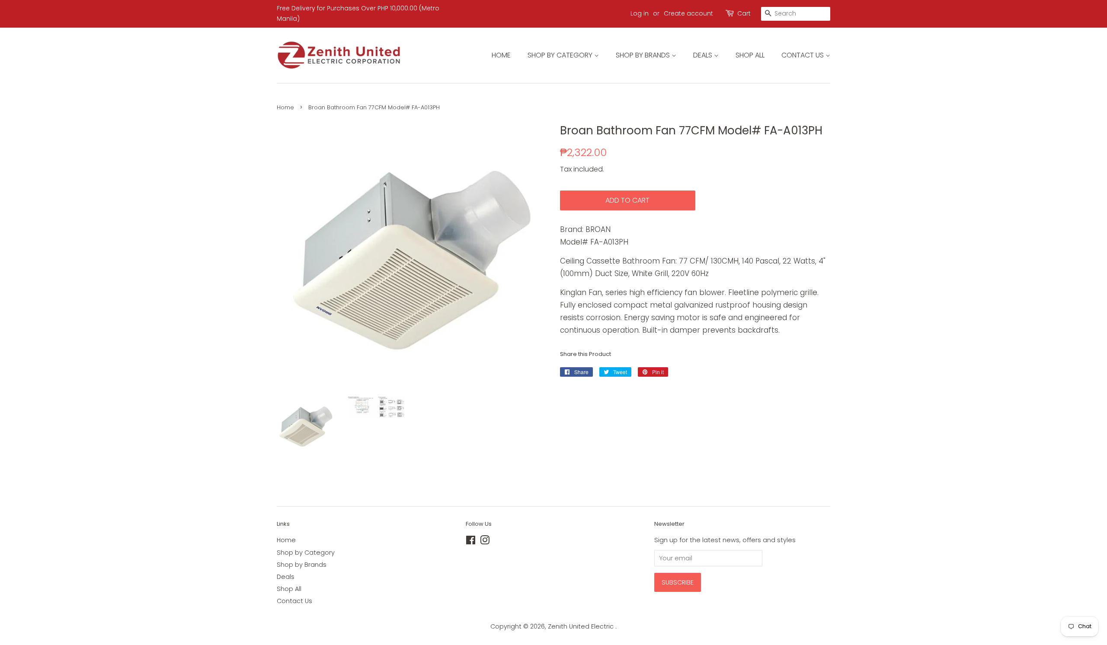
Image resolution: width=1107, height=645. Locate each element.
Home (501, 55)
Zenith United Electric (581, 626)
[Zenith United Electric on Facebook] (471, 541)
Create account (688, 13)
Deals (703, 55)
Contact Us (803, 55)
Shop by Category (561, 55)
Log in (639, 13)
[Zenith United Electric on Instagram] (485, 541)
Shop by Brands (644, 55)
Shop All (750, 55)
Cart (744, 13)
